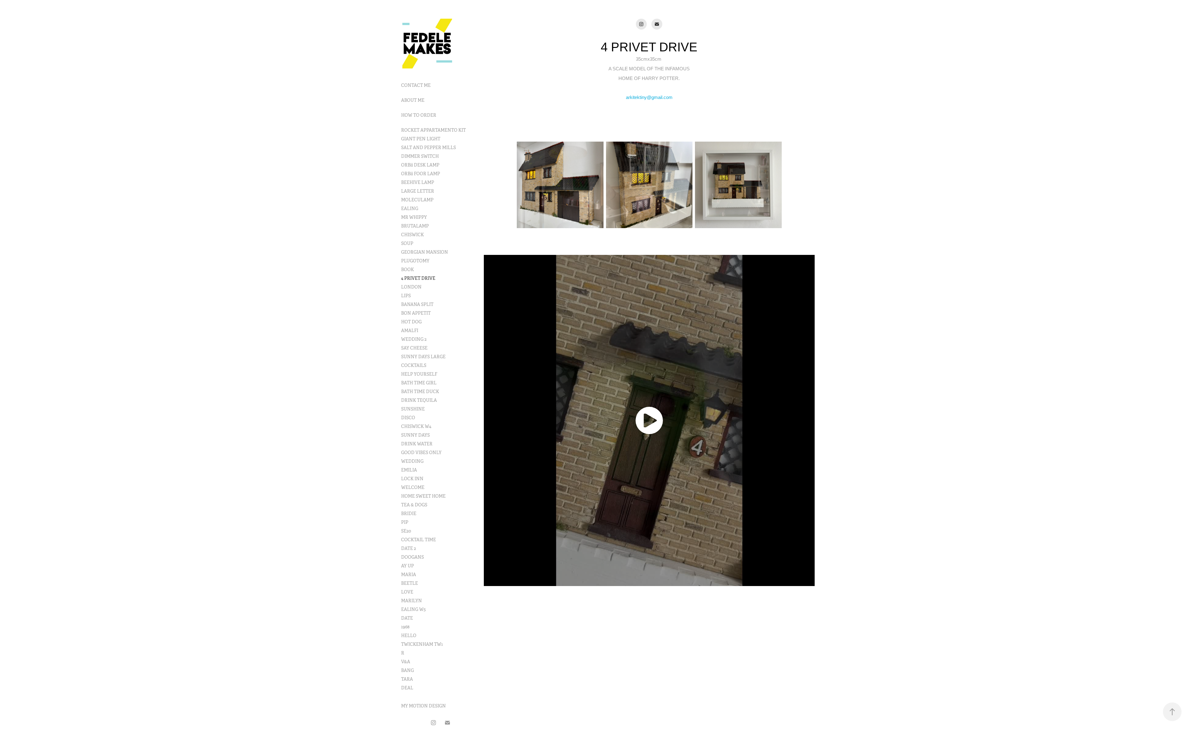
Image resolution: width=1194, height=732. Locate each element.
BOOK (407, 269)
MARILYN (411, 600)
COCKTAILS (413, 365)
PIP (404, 522)
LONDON (411, 287)
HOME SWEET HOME (423, 496)
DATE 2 (408, 548)
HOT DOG (411, 322)
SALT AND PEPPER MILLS (428, 147)
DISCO (408, 417)
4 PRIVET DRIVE (418, 278)
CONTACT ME (416, 85)
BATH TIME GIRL (419, 383)
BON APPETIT (416, 313)
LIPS (406, 295)
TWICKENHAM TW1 (422, 644)
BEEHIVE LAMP (417, 182)
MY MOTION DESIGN (423, 706)
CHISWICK (412, 234)
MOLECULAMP (417, 200)
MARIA (408, 574)
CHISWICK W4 (416, 426)
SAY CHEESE (414, 348)
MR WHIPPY (414, 217)
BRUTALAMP (415, 226)
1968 (405, 627)
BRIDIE (408, 513)
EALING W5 (413, 609)
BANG (407, 670)
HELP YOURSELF (419, 374)
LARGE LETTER (417, 191)
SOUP (407, 243)
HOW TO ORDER (418, 115)
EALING (409, 208)
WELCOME (412, 487)
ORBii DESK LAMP (420, 165)
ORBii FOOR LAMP (420, 173)
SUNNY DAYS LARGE (423, 356)
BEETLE (409, 583)
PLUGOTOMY (415, 261)
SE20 (406, 531)
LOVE (407, 592)
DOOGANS (412, 557)
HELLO (408, 635)
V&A (405, 661)
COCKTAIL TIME (418, 539)
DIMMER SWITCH (420, 156)
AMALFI (409, 330)
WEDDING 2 (414, 339)
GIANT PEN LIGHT (420, 139)
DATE (407, 618)
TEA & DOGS (414, 505)
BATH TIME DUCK (420, 391)
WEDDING (412, 461)
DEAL (407, 688)
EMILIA (409, 470)
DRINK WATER (417, 444)
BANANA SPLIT (417, 304)
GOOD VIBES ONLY (421, 452)
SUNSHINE (413, 409)
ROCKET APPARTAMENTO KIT (433, 130)
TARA (407, 679)
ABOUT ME (412, 100)
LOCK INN (412, 478)
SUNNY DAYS (415, 435)
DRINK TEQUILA (419, 400)
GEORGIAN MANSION (424, 252)
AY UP (407, 566)
